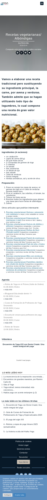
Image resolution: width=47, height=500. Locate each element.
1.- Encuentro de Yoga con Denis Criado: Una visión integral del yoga (22, 406)
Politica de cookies (23, 441)
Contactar (23, 453)
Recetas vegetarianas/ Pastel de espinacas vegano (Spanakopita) (25, 239)
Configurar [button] (7, 495)
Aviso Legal (23, 445)
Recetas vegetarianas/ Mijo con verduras (24, 256)
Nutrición (23, 43)
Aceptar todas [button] (19, 495)
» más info (7, 290)
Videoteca (7, 339)
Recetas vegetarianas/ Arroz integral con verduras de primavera (24, 269)
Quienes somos (23, 449)
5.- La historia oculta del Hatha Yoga (18, 432)
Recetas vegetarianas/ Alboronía (20, 250)
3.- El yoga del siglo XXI (13, 420)
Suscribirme (23, 462)
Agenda (5, 280)
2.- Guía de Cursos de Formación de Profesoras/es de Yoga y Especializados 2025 (22, 413)
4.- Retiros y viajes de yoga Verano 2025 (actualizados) (20, 425)
